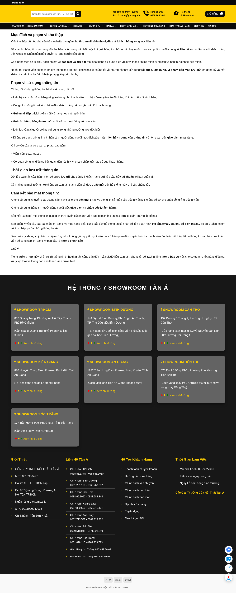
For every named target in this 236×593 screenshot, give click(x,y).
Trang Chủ (18, 26)
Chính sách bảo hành (138, 490)
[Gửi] (78, 14)
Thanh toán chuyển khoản (141, 469)
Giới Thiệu (199, 26)
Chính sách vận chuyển (139, 483)
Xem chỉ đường (33, 343)
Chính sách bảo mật (137, 497)
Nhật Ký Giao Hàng (179, 26)
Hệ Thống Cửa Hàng (154, 26)
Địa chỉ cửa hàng (135, 504)
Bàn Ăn (110, 26)
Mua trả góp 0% (134, 518)
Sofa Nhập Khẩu (58, 26)
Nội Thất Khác (128, 26)
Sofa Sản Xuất (35, 26)
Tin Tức (212, 26)
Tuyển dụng (132, 511)
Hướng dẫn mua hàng (138, 476)
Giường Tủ (94, 26)
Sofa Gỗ (78, 26)
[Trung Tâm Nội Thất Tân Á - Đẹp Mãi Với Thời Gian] (18, 14)
